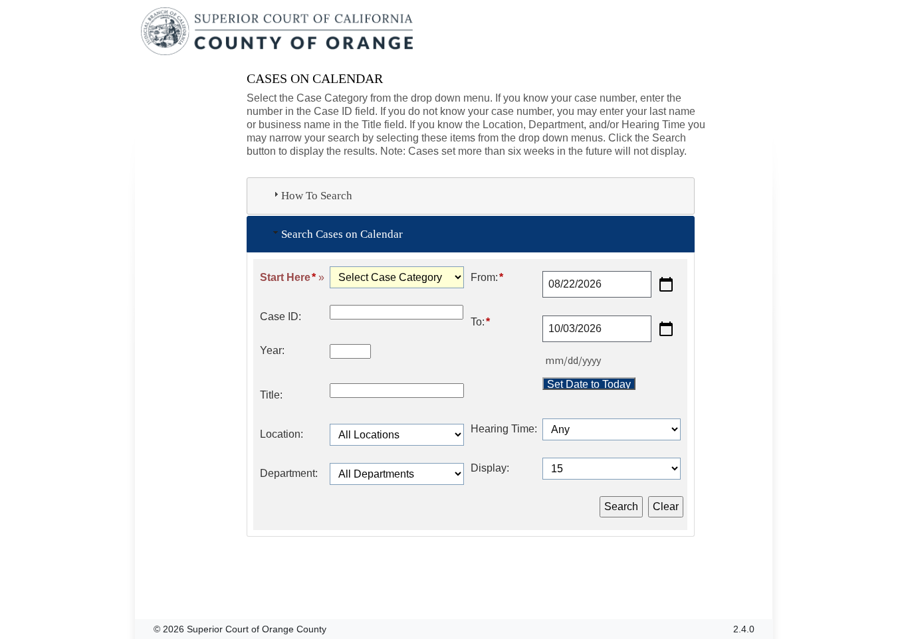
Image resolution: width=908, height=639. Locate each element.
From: (487, 277)
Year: (272, 350)
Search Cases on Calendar (342, 234)
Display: (490, 468)
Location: (281, 434)
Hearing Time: (504, 428)
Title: (271, 395)
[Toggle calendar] (666, 284)
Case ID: (280, 316)
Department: (289, 473)
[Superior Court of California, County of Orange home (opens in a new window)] (278, 32)
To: (480, 321)
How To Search (316, 195)
